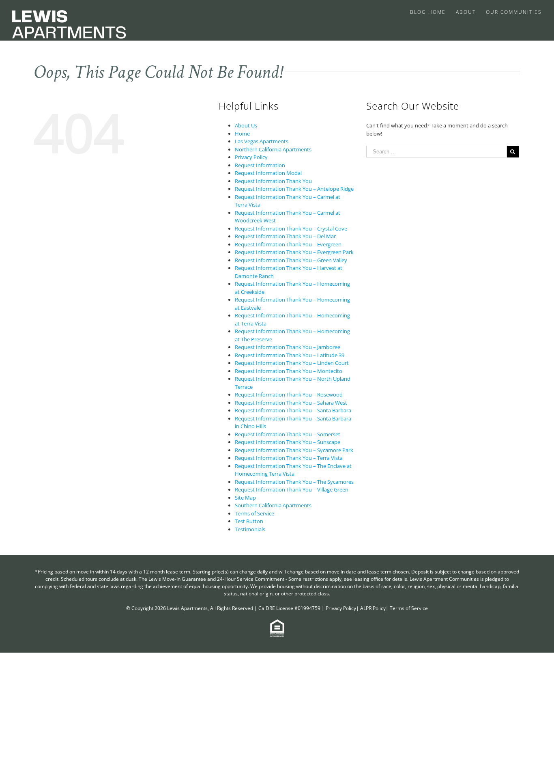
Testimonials (250, 529)
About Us (246, 125)
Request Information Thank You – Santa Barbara (293, 410)
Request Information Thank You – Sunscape (287, 442)
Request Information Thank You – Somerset (287, 434)
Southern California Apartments (273, 505)
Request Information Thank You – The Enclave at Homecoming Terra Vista (293, 470)
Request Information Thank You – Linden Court (292, 362)
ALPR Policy (373, 608)
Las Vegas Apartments (261, 141)
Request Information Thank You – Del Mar (285, 236)
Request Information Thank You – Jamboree (287, 347)
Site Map (245, 497)
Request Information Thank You (273, 181)
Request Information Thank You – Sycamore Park (294, 450)
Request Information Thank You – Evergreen (288, 244)
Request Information (260, 165)
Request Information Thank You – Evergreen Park (294, 252)
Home (242, 133)
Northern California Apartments (273, 149)
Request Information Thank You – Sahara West (291, 402)
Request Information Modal (268, 173)
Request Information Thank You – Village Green (291, 489)
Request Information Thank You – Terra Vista (289, 457)
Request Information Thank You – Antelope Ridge (294, 188)
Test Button (249, 521)
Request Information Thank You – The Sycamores (294, 481)
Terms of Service (254, 513)
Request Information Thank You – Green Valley (291, 260)
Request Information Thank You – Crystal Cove (291, 228)
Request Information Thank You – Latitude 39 (289, 355)
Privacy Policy (251, 157)
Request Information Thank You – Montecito (288, 371)
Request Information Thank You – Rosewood (289, 394)
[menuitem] (433, 11)
